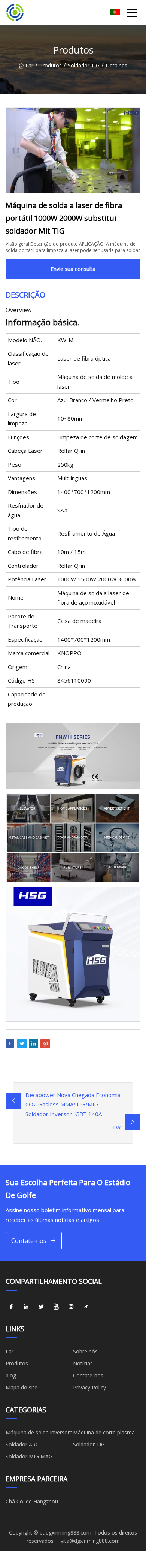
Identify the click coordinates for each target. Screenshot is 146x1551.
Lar (29, 65)
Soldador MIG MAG (29, 1456)
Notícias (83, 1363)
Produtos (50, 65)
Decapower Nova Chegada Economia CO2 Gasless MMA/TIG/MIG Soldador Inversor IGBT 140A (73, 1104)
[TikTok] (86, 1307)
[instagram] (71, 1307)
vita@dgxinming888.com (90, 1540)
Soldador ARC (22, 1444)
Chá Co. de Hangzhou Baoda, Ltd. (32, 1503)
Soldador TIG (84, 65)
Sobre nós (85, 1351)
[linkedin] (26, 1307)
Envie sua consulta (73, 268)
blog (11, 1375)
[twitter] (41, 1307)
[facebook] (11, 1307)
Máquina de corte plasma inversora (104, 1434)
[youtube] (56, 1307)
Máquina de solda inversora (39, 1432)
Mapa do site (21, 1387)
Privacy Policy (89, 1387)
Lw (117, 1127)
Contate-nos (28, 1241)
